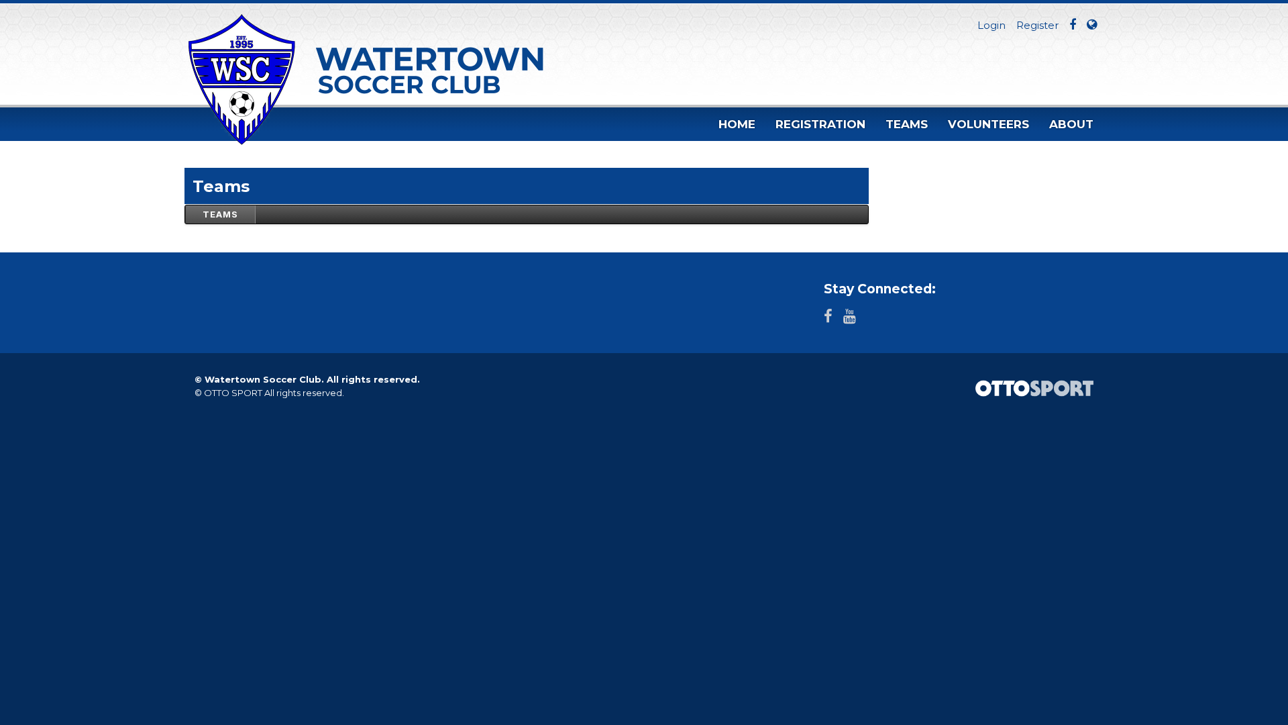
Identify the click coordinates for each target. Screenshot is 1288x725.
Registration (820, 124)
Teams (906, 124)
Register (1037, 25)
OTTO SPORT (233, 392)
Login (991, 25)
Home (736, 124)
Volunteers (988, 124)
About (1071, 124)
